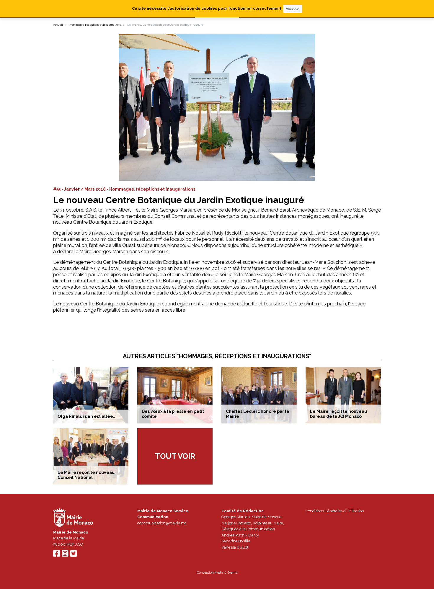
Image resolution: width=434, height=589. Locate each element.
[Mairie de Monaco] (73, 518)
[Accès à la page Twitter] (73, 555)
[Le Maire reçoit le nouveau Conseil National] (90, 456)
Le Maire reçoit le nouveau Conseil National (86, 475)
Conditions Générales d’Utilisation (335, 511)
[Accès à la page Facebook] (56, 555)
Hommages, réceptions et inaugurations (95, 24)
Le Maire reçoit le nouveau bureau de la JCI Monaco (338, 414)
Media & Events (226, 572)
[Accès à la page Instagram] (65, 555)
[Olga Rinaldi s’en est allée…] (90, 395)
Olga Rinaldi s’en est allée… (86, 416)
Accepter (293, 8)
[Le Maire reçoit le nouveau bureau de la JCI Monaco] (343, 395)
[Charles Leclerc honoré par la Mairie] (259, 395)
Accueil (58, 24)
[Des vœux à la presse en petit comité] (175, 395)
